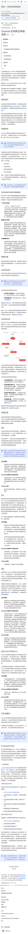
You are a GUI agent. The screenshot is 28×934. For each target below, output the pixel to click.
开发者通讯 (8, 303)
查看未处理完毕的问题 (6, 893)
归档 (2, 904)
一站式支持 (16, 725)
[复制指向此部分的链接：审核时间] (9, 129)
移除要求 (8, 787)
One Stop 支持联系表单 (13, 792)
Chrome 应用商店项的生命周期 (13, 83)
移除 (8, 396)
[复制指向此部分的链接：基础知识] (9, 100)
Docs (3, 6)
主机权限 (14, 208)
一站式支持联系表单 (6, 768)
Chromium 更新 (5, 899)
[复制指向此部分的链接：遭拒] (5, 428)
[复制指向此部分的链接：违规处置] (9, 413)
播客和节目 (3, 907)
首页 (2, 23)
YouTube (3, 916)
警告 (20, 390)
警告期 (5, 592)
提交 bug (3, 890)
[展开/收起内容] (9, 40)
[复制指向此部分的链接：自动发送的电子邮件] (16, 746)
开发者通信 (7, 545)
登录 (25, 1)
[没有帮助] (15, 28)
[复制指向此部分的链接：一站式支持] (10, 764)
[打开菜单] (2, 2)
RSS (2, 920)
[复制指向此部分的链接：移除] (5, 569)
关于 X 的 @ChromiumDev (7, 913)
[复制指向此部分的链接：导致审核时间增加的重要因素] (22, 192)
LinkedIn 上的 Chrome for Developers (10, 918)
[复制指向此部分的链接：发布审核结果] (11, 270)
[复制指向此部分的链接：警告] (5, 495)
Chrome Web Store (7, 24)
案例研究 (3, 902)
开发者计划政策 (16, 106)
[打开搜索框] (19, 2)
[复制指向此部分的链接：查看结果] (9, 257)
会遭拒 (19, 298)
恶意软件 (18, 314)
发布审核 (15, 324)
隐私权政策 (7, 927)
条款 (2, 927)
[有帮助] (12, 28)
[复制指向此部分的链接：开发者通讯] (11, 714)
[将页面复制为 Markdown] (12, 34)
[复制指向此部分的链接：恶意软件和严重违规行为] (19, 651)
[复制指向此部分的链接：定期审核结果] (11, 319)
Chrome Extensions (14, 6)
